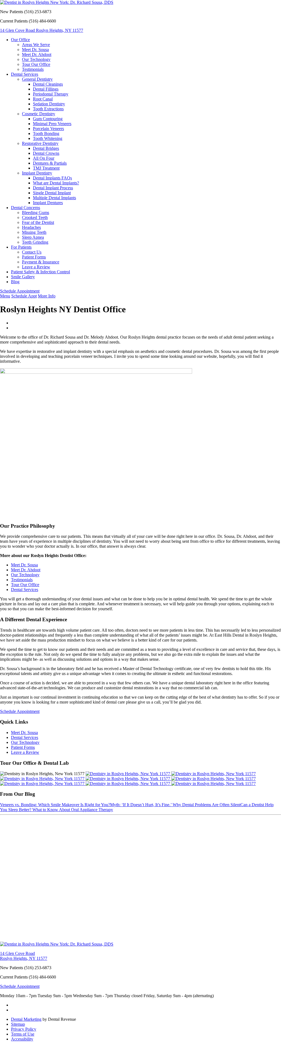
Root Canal (43, 99)
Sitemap (18, 1024)
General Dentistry (37, 79)
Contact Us (31, 252)
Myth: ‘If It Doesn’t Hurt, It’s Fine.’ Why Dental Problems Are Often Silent (175, 804)
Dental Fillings (45, 89)
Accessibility (22, 1039)
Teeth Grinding (35, 242)
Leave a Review (36, 267)
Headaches (31, 227)
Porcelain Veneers (48, 128)
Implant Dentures (48, 202)
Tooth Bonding (46, 133)
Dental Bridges (46, 148)
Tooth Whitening (47, 138)
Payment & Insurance (40, 262)
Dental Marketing (26, 1019)
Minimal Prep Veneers (52, 123)
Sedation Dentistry (49, 104)
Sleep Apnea (33, 237)
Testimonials (33, 69)
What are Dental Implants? (56, 183)
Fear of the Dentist (38, 222)
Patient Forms (34, 257)
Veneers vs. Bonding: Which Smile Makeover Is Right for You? (55, 804)
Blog (15, 281)
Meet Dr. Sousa (35, 49)
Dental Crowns (46, 153)
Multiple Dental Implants (54, 197)
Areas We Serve (36, 44)
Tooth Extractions (48, 108)
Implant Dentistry (37, 173)
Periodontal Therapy (50, 94)
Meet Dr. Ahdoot (36, 54)
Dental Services (24, 74)
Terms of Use (22, 1034)
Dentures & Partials (50, 163)
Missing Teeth (34, 232)
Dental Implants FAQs (52, 178)
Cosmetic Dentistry (38, 113)
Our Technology (36, 59)
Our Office (20, 39)
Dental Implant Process (53, 187)
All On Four (43, 158)
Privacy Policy (23, 1029)
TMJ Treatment (46, 168)
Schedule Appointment (20, 291)
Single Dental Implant (52, 192)
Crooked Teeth (35, 217)
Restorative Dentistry (40, 143)
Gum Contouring (48, 118)
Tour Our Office (36, 64)
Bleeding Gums (35, 212)
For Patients (21, 247)
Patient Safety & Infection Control (40, 271)
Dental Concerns (25, 207)
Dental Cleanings (48, 84)
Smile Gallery (23, 276)
